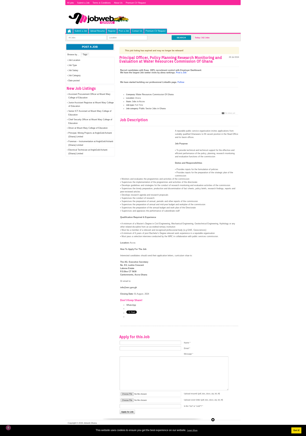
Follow (181, 82)
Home (69, 31)
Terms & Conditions (102, 3)
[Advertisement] (147, 153)
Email (187, 348)
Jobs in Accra (138, 101)
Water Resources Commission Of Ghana (155, 94)
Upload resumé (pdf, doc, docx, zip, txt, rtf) (202, 394)
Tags (85, 54)
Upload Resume (97, 31)
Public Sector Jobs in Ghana (152, 108)
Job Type (72, 65)
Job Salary (73, 70)
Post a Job (124, 31)
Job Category (74, 75)
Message (188, 354)
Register (112, 31)
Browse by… (73, 54)
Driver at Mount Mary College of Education (88, 128)
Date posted (74, 80)
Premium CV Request (136, 3)
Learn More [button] (192, 430)
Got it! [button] (296, 430)
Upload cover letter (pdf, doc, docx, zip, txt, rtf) (203, 400)
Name (187, 343)
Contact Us (137, 31)
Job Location (74, 60)
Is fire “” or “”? (193, 406)
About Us (118, 3)
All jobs (70, 3)
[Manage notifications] (8, 427)
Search (181, 38)
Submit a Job (83, 3)
